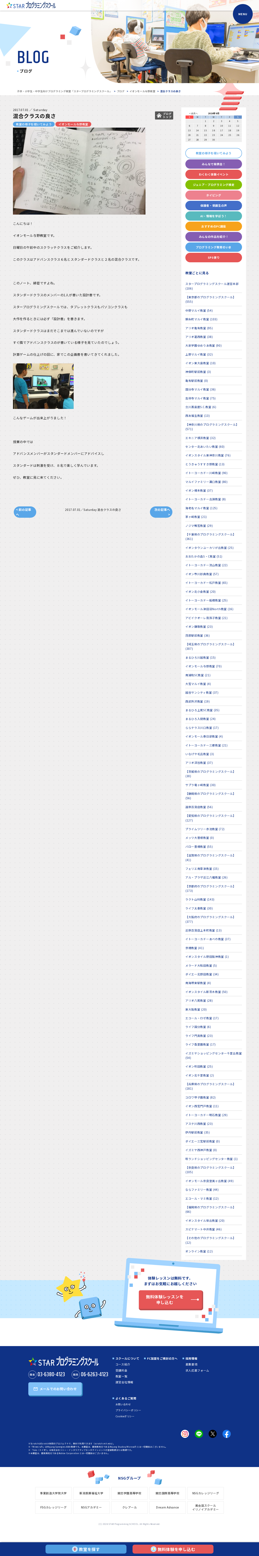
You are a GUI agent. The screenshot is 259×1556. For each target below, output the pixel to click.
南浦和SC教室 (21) (197, 675)
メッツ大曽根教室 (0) (199, 838)
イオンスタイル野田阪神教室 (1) (207, 957)
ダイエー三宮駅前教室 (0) (202, 1141)
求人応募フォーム (197, 1370)
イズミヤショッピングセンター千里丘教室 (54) (213, 1055)
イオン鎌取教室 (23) (199, 627)
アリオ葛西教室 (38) (199, 337)
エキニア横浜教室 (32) (200, 438)
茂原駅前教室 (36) (197, 635)
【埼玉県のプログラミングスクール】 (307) (210, 646)
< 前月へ (193, 113)
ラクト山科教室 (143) (199, 899)
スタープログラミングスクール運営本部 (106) (212, 286)
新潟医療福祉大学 (91, 1493)
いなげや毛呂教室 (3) (199, 754)
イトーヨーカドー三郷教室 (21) (206, 745)
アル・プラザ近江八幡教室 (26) (206, 877)
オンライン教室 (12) (199, 1251)
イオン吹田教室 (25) (199, 1066)
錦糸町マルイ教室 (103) (201, 319)
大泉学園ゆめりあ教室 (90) (203, 345)
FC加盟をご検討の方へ (162, 1358)
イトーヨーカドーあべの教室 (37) (208, 939)
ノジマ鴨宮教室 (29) (199, 526)
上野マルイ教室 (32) (199, 354)
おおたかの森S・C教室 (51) (203, 556)
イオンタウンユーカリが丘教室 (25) (209, 548)
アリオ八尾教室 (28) (199, 1000)
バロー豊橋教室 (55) (199, 847)
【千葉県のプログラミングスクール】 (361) (210, 536)
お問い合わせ (123, 1404)
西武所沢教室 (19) (197, 701)
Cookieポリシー (125, 1416)
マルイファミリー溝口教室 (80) (206, 482)
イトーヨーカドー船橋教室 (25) (206, 600)
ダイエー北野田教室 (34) (202, 974)
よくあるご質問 (126, 1398)
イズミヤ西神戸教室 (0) (201, 1150)
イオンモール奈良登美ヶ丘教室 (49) (209, 1181)
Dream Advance (167, 1507)
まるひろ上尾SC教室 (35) (202, 710)
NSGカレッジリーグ (205, 1493)
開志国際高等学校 (167, 1493)
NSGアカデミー (91, 1507)
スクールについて (127, 1358)
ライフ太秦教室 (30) (199, 908)
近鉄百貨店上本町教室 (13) (203, 930)
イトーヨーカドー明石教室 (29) (206, 1115)
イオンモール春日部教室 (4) (204, 736)
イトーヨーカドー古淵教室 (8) (205, 499)
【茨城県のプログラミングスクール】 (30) (210, 774)
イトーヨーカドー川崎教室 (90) (206, 473)
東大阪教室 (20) (196, 1009)
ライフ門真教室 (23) (199, 1036)
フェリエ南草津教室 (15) (202, 869)
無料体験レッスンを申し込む (165, 1299)
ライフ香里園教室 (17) (200, 1044)
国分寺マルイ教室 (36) (200, 389)
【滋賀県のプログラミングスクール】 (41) (210, 857)
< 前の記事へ (23, 512)
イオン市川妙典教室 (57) (202, 574)
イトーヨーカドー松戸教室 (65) (206, 583)
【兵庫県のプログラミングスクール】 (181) (210, 1086)
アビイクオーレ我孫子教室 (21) (206, 618)
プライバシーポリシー (128, 1410)
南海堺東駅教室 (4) (198, 983)
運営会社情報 (124, 1382)
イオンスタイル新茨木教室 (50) (206, 992)
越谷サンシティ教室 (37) (202, 692)
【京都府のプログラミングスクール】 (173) (210, 888)
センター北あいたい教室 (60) (205, 447)
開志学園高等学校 (129, 1493)
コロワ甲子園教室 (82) (200, 1097)
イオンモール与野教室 (142, 91)
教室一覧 (121, 1376)
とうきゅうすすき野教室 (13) (205, 464)
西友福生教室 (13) (197, 416)
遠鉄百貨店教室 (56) (199, 807)
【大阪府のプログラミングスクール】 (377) (210, 919)
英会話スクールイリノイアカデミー (205, 1507)
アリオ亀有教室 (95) (199, 328)
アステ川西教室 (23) (199, 1124)
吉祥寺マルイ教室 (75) (200, 398)
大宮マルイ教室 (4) (198, 684)
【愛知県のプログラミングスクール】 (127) (210, 818)
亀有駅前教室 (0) (196, 381)
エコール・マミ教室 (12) (202, 1198)
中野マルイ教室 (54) (199, 310)
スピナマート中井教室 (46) (203, 1229)
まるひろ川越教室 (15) (200, 657)
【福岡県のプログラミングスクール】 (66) (210, 1209)
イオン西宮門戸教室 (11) (202, 1106)
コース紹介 (123, 1364)
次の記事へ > (162, 512)
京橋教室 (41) (194, 948)
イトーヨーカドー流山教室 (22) (206, 565)
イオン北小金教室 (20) (200, 592)
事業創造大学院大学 (53, 1493)
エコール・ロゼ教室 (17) (202, 1018)
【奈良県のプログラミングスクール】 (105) (210, 1169)
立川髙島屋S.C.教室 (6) (200, 407)
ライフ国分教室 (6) (198, 1027)
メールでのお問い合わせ (58, 1388)
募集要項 (191, 1364)
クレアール (129, 1507)
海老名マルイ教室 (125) (201, 508)
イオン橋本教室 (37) (199, 490)
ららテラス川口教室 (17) (202, 728)
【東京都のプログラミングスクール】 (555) (210, 299)
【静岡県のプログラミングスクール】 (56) (210, 796)
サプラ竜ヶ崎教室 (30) (200, 785)
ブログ (121, 91)
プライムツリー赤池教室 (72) (205, 829)
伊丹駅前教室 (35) (197, 1132)
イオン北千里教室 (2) (199, 1075)
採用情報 (191, 1358)
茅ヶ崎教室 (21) (196, 517)
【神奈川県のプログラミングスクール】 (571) (212, 426)
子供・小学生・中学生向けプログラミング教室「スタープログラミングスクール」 (64, 91)
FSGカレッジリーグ (53, 1507)
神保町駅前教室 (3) (198, 372)
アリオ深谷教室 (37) (199, 763)
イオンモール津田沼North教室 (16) (209, 609)
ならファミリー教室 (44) (202, 1190)
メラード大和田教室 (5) (201, 965)
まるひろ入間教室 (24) (200, 719)
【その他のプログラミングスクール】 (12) (210, 1240)
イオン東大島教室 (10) (200, 363)
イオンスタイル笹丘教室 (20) (205, 1220)
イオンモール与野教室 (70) (203, 666)
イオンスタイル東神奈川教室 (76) (208, 455)
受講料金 (121, 1370)
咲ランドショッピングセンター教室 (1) (211, 1159)
